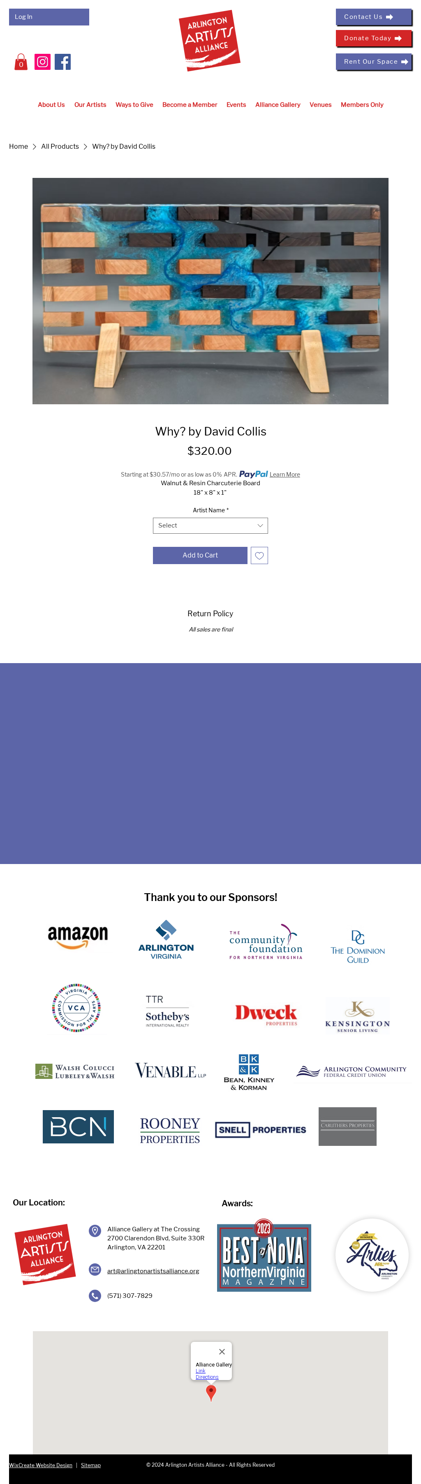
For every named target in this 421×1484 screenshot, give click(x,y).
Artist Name (211, 510)
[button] (21, 61)
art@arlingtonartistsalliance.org (153, 1271)
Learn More (285, 474)
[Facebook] (63, 62)
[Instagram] (43, 62)
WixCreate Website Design (40, 1465)
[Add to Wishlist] (259, 555)
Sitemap (91, 1465)
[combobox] (210, 526)
